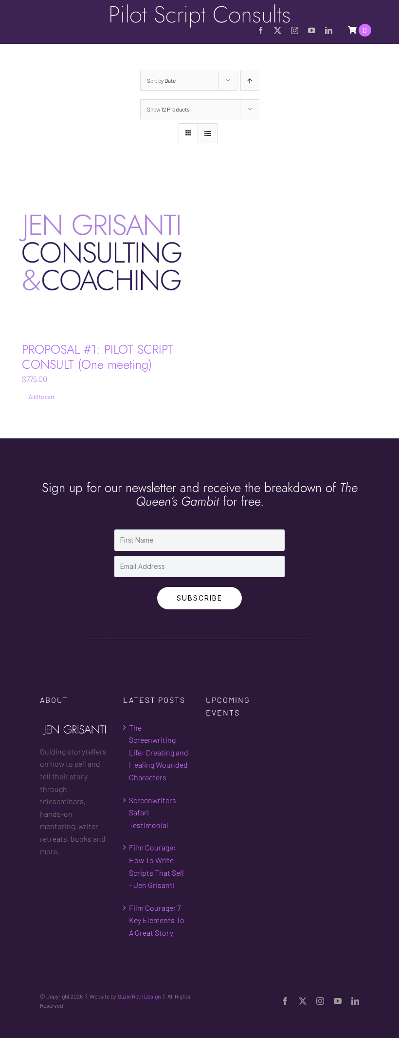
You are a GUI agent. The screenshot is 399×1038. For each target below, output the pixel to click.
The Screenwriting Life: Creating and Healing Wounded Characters (158, 752)
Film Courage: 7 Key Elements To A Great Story (156, 920)
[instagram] (294, 30)
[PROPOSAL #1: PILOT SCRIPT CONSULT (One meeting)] (102, 252)
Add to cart (41, 396)
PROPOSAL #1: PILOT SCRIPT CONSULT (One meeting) (97, 357)
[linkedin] (328, 30)
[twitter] (277, 30)
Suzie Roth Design (139, 996)
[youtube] (311, 30)
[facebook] (260, 30)
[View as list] (207, 133)
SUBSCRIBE (199, 598)
